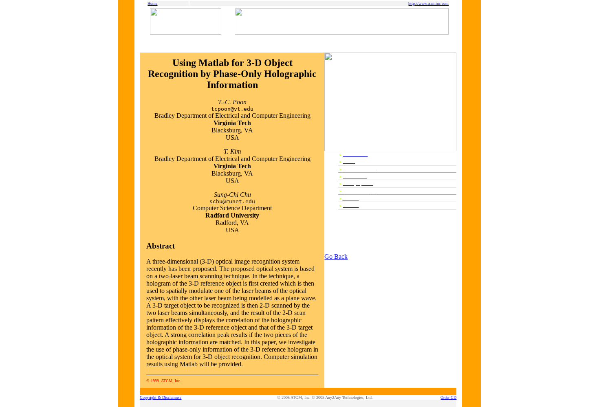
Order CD (448, 397)
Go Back (336, 256)
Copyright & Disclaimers (160, 397)
